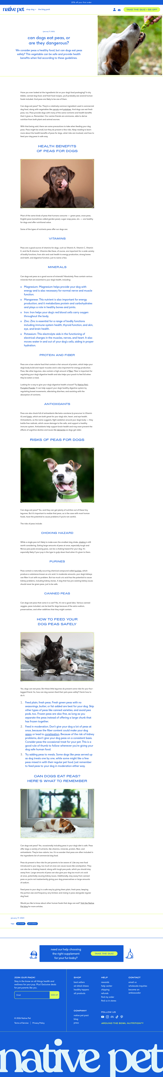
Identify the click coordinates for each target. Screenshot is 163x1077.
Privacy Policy (38, 1023)
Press (76, 1022)
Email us (133, 982)
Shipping (105, 989)
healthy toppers (81, 989)
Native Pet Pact (81, 1015)
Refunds (104, 993)
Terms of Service (21, 1023)
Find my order (107, 997)
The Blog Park (44, 9)
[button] (119, 9)
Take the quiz (104, 953)
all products (79, 993)
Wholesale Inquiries (138, 985)
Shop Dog (30, 9)
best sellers (79, 982)
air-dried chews (81, 985)
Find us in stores (108, 1000)
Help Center (106, 985)
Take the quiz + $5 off (141, 9)
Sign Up (54, 995)
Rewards (105, 982)
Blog (76, 1019)
